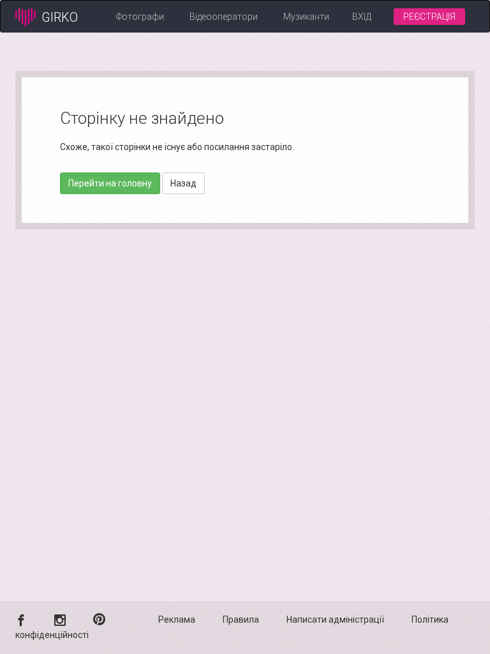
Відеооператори (223, 16)
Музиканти (306, 16)
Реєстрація (429, 16)
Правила (241, 619)
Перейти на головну (110, 183)
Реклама (176, 619)
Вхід (361, 16)
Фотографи (140, 16)
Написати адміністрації (335, 619)
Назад (183, 183)
